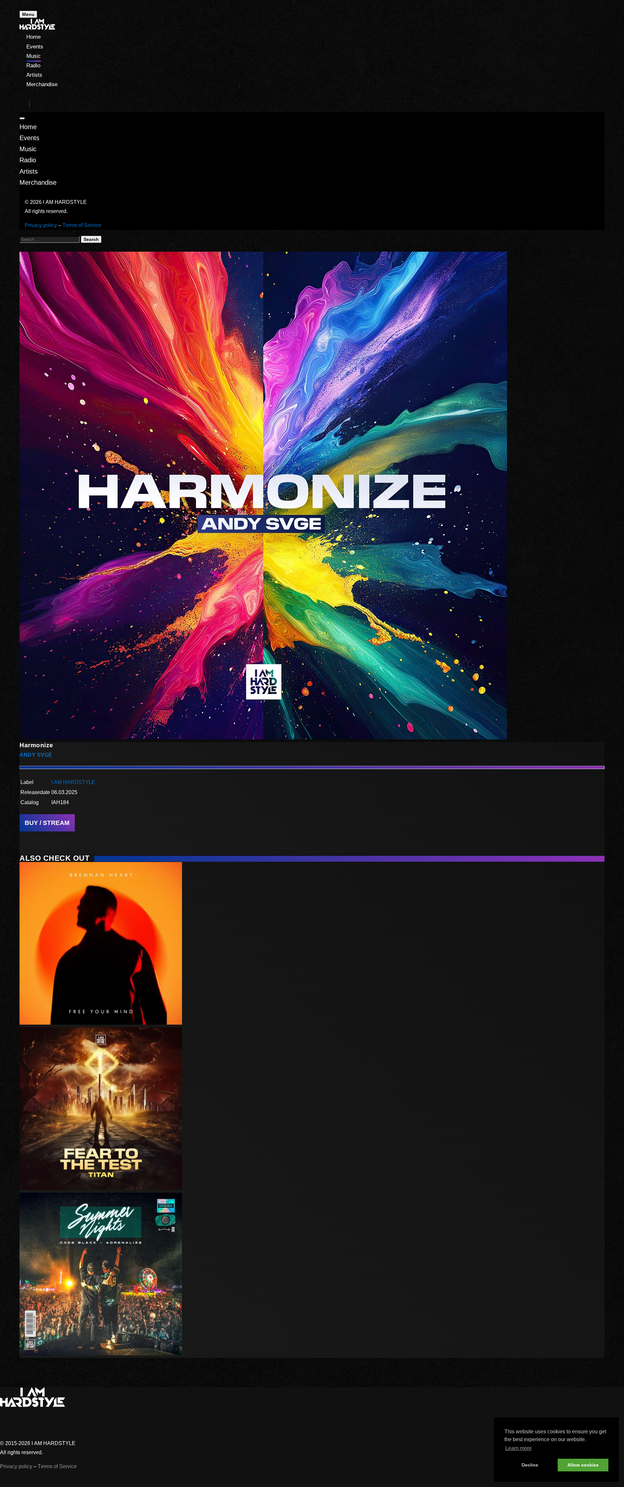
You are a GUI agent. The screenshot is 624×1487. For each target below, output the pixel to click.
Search (91, 239)
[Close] (22, 118)
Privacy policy (41, 225)
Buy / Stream (47, 822)
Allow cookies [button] (583, 1464)
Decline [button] (530, 1464)
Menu (28, 14)
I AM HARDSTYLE (73, 782)
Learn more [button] (518, 1448)
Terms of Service (81, 225)
